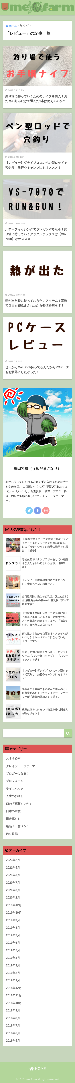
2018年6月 (13, 1033)
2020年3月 (13, 890)
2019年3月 (13, 965)
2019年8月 (13, 927)
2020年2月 (13, 897)
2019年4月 (13, 957)
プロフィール (14, 781)
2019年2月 (13, 972)
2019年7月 (13, 935)
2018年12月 (14, 987)
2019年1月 (13, 980)
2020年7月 (13, 882)
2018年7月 (13, 1025)
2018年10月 (14, 1003)
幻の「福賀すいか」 (19, 803)
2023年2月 (13, 859)
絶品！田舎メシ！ (17, 826)
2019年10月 (14, 912)
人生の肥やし (14, 796)
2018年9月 (13, 1010)
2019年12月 (14, 905)
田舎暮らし (13, 818)
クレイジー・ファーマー (22, 766)
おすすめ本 (13, 758)
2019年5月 (13, 950)
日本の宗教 (13, 811)
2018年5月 (13, 1040)
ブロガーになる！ (17, 773)
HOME (40, 1068)
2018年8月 (13, 1018)
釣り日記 (12, 833)
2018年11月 (14, 995)
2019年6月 (13, 942)
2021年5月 (13, 867)
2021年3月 (13, 875)
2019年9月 (13, 920)
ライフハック (14, 788)
